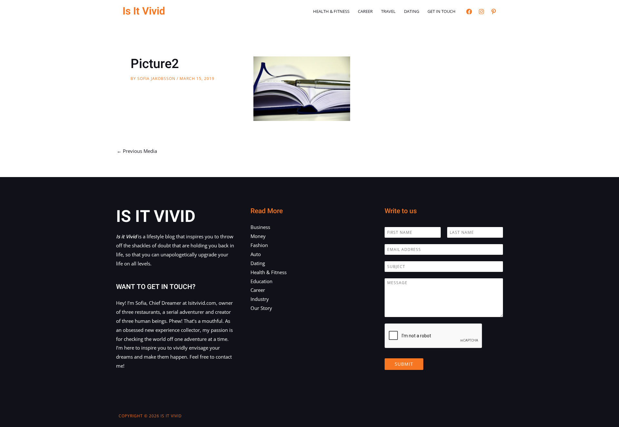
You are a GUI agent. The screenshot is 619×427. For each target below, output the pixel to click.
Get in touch (441, 11)
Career (365, 11)
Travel (388, 11)
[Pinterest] (493, 12)
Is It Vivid (144, 11)
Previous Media (137, 151)
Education (261, 281)
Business (260, 227)
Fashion (259, 245)
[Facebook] (469, 12)
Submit (404, 364)
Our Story (261, 308)
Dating (411, 11)
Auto (256, 254)
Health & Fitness (331, 11)
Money (258, 236)
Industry (260, 299)
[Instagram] (481, 12)
